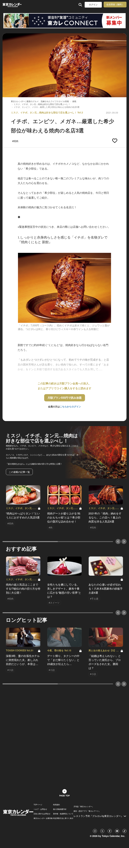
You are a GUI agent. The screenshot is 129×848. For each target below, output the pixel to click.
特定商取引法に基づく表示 (63, 818)
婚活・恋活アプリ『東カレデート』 (87, 811)
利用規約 (56, 804)
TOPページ (38, 804)
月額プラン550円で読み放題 (65, 398)
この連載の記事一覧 (19, 472)
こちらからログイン (70, 406)
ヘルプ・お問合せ (40, 809)
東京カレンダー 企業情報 (43, 818)
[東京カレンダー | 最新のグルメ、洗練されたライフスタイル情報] (12, 4)
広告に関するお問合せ (42, 814)
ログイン (93, 4)
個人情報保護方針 (60, 809)
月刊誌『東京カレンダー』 (84, 806)
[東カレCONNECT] (64, 20)
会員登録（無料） (115, 4)
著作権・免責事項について (63, 814)
